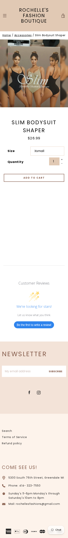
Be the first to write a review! (34, 325)
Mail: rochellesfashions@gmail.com (34, 504)
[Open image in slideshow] (34, 73)
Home (6, 35)
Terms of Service (14, 437)
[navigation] (4, 15)
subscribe (55, 371)
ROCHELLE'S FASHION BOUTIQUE (34, 16)
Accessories (23, 35)
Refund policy (12, 443)
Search (7, 431)
